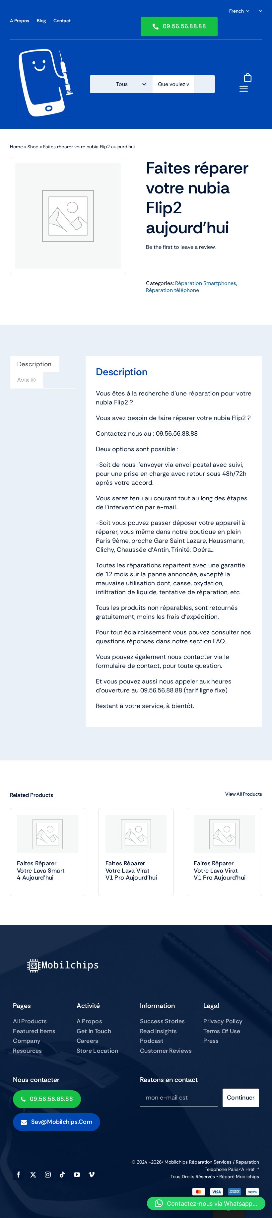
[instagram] (47, 1174)
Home (16, 147)
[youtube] (77, 1174)
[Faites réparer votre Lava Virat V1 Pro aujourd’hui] (136, 834)
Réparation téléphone (172, 290)
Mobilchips (247, 1177)
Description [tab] (34, 364)
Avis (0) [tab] (26, 380)
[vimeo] (91, 1174)
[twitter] (33, 1174)
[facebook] (18, 1174)
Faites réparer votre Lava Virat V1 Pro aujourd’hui (131, 870)
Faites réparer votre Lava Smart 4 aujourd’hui (41, 870)
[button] (206, 1203)
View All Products (243, 794)
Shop (33, 147)
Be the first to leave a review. (181, 247)
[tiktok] (62, 1174)
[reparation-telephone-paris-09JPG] (45, 52)
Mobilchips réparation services (198, 1162)
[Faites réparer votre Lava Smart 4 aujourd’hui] (47, 834)
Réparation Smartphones (205, 283)
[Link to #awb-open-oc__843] (244, 89)
